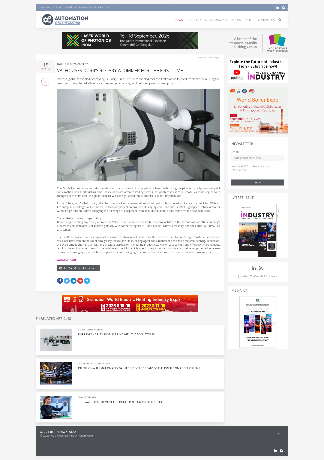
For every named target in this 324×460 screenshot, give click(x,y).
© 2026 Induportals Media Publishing (66, 435)
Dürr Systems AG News (73, 64)
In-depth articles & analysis (207, 20)
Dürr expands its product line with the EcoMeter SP (116, 334)
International (47, 7)
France (92, 7)
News (179, 20)
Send (258, 182)
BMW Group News (87, 397)
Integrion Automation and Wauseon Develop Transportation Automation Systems (139, 368)
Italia (100, 7)
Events (249, 20)
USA (107, 7)
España (83, 7)
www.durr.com (66, 259)
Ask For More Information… (79, 268)
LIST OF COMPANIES (53, 439)
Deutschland (70, 7)
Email (235, 152)
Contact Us (266, 20)
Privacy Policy (66, 432)
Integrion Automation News (94, 363)
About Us (46, 432)
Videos (236, 20)
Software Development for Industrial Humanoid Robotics (121, 402)
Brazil (59, 7)
